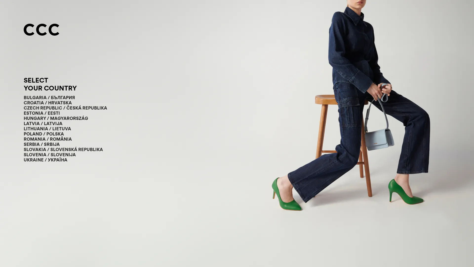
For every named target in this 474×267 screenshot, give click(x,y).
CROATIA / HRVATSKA (48, 102)
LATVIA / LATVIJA (43, 123)
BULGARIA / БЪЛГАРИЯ (49, 97)
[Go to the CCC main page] (41, 30)
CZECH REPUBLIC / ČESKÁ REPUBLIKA (65, 108)
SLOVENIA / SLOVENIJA (50, 154)
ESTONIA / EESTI (42, 113)
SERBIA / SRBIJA (42, 144)
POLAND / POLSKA (44, 133)
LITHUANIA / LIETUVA (47, 128)
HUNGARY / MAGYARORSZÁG (56, 118)
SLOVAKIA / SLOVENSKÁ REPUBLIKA (63, 149)
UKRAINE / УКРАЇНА (45, 159)
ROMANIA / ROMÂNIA (48, 139)
